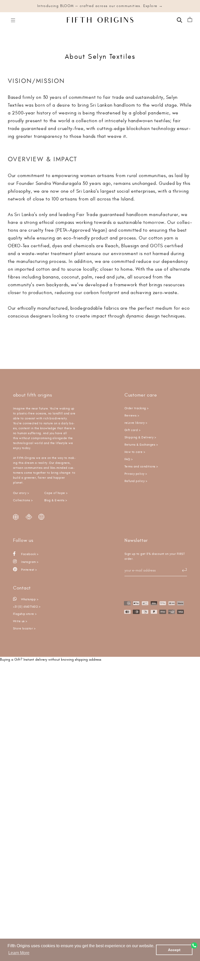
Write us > (20, 621)
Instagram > (29, 562)
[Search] (179, 19)
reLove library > (135, 423)
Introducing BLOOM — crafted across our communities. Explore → (100, 6)
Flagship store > (25, 614)
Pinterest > (28, 570)
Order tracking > (136, 408)
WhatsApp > (29, 599)
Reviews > (131, 416)
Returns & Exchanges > (141, 445)
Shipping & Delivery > (140, 437)
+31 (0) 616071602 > (26, 607)
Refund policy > (135, 481)
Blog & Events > (55, 500)
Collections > (23, 500)
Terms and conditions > (141, 467)
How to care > (134, 452)
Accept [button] (174, 950)
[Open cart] (190, 20)
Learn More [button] (18, 953)
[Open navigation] (13, 20)
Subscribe (182, 570)
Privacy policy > (135, 474)
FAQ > (128, 459)
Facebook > (29, 554)
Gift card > (132, 430)
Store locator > (24, 629)
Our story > (21, 493)
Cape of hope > (56, 493)
